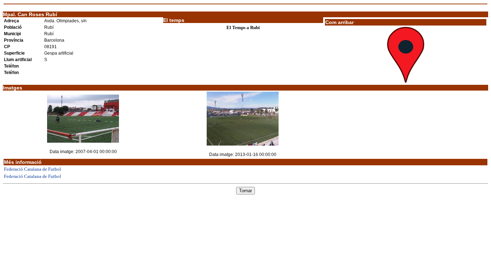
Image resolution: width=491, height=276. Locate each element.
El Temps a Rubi (243, 27)
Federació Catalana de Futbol (32, 169)
